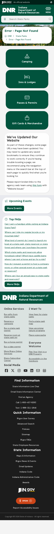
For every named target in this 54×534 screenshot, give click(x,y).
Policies (26, 429)
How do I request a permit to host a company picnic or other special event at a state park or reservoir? (27, 267)
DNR (10, 36)
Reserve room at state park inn (12, 336)
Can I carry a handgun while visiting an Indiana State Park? (26, 226)
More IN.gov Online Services (13, 352)
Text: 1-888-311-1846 (25, 407)
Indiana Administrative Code (25, 477)
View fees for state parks (38, 315)
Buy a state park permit (12, 329)
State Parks (21, 36)
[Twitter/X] (12, 370)
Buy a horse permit (13, 342)
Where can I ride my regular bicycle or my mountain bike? (25, 234)
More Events (14, 208)
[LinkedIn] (31, 370)
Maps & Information (26, 455)
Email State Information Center (26, 391)
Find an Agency (26, 397)
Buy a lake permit (12, 346)
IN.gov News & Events (26, 461)
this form (37, 185)
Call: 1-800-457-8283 (26, 402)
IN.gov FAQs (25, 439)
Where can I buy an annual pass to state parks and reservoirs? (27, 277)
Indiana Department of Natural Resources (28, 10)
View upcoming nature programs (37, 329)
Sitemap (26, 434)
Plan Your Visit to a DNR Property (38, 352)
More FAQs (13, 284)
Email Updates (26, 466)
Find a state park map (37, 322)
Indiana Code (26, 471)
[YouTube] (25, 370)
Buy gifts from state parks (11, 315)
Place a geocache (37, 335)
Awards (25, 482)
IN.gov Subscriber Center (12, 359)
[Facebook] (6, 370)
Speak (25, 500)
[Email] (38, 370)
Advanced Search (25, 423)
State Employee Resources (26, 445)
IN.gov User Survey (26, 418)
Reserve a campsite (9, 322)
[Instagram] (19, 370)
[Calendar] (44, 370)
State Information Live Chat (26, 386)
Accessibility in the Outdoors (38, 359)
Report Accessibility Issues (26, 507)
